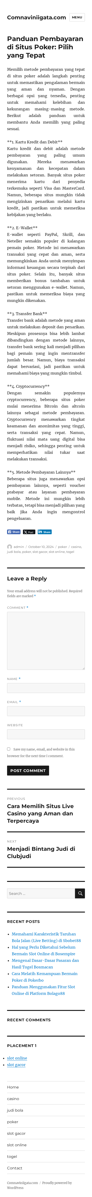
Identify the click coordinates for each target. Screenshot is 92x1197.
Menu (77, 17)
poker (62, 547)
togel (70, 552)
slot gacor (40, 552)
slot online (57, 552)
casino (76, 547)
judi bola (14, 552)
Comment (18, 608)
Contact (14, 1168)
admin (19, 547)
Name (14, 679)
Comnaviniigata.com (36, 17)
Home (13, 1087)
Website (15, 725)
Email (14, 702)
